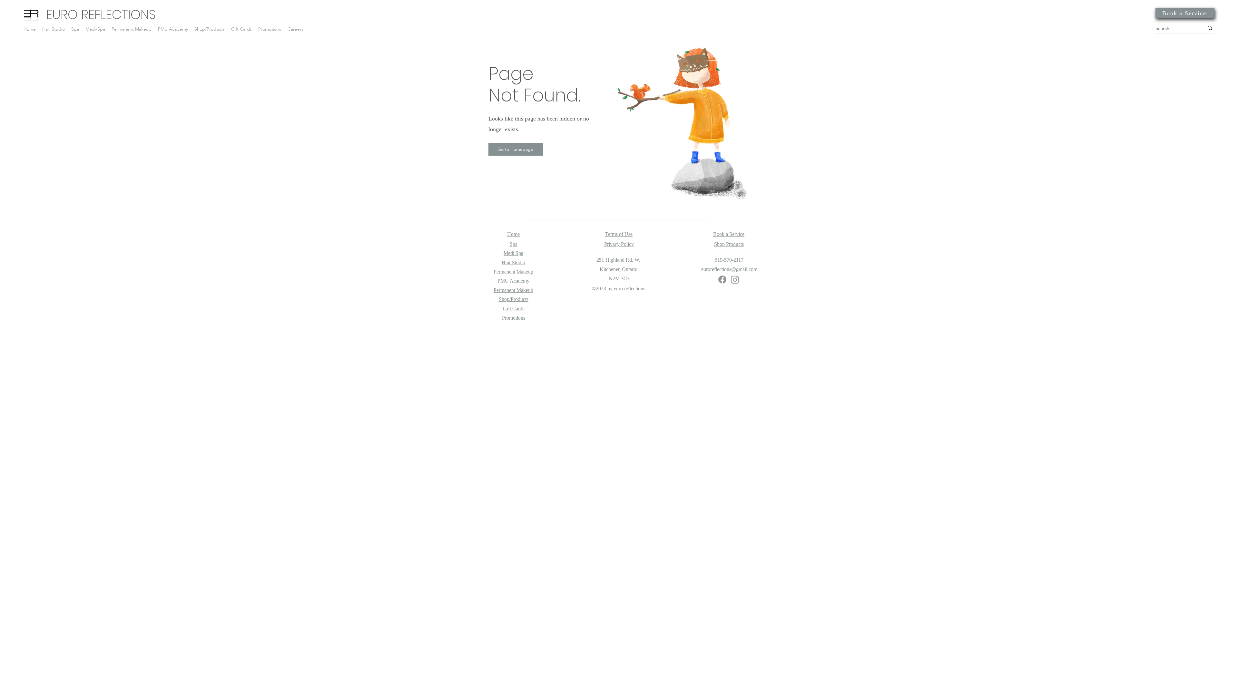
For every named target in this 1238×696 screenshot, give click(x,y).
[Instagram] (735, 279)
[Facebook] (722, 279)
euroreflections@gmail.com (729, 269)
